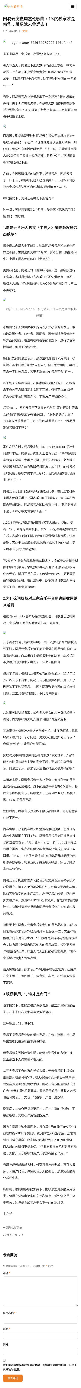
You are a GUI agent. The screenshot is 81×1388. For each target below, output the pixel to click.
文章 (25, 31)
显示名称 (9, 1312)
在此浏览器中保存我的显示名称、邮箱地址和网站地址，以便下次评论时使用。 (40, 1367)
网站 (5, 1344)
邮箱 (6, 1328)
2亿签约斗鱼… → (13, 1234)
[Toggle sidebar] (72, 6)
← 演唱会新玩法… (13, 1227)
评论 (6, 1273)
